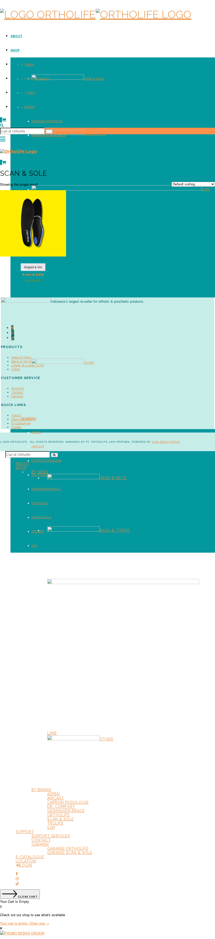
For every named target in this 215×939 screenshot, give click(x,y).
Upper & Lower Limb (27, 365)
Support (18, 64)
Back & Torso (95, 134)
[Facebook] (12, 327)
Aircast (37, 446)
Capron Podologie (46, 460)
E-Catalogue (22, 79)
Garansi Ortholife (47, 121)
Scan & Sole (41, 517)
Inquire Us (33, 267)
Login (19, 107)
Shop (15, 50)
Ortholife (39, 503)
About (16, 36)
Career (16, 427)
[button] (49, 131)
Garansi (28, 107)
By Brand (41, 790)
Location (19, 93)
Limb (205, 189)
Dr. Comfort (41, 475)
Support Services (35, 79)
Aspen (36, 432)
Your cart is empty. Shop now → (24, 923)
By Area (27, 64)
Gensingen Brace (46, 489)
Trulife (55, 823)
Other (89, 363)
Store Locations (23, 419)
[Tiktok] (12, 337)
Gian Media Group (166, 442)
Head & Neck (94, 79)
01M (34, 545)
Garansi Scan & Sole (48, 135)
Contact (28, 93)
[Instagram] (12, 332)
